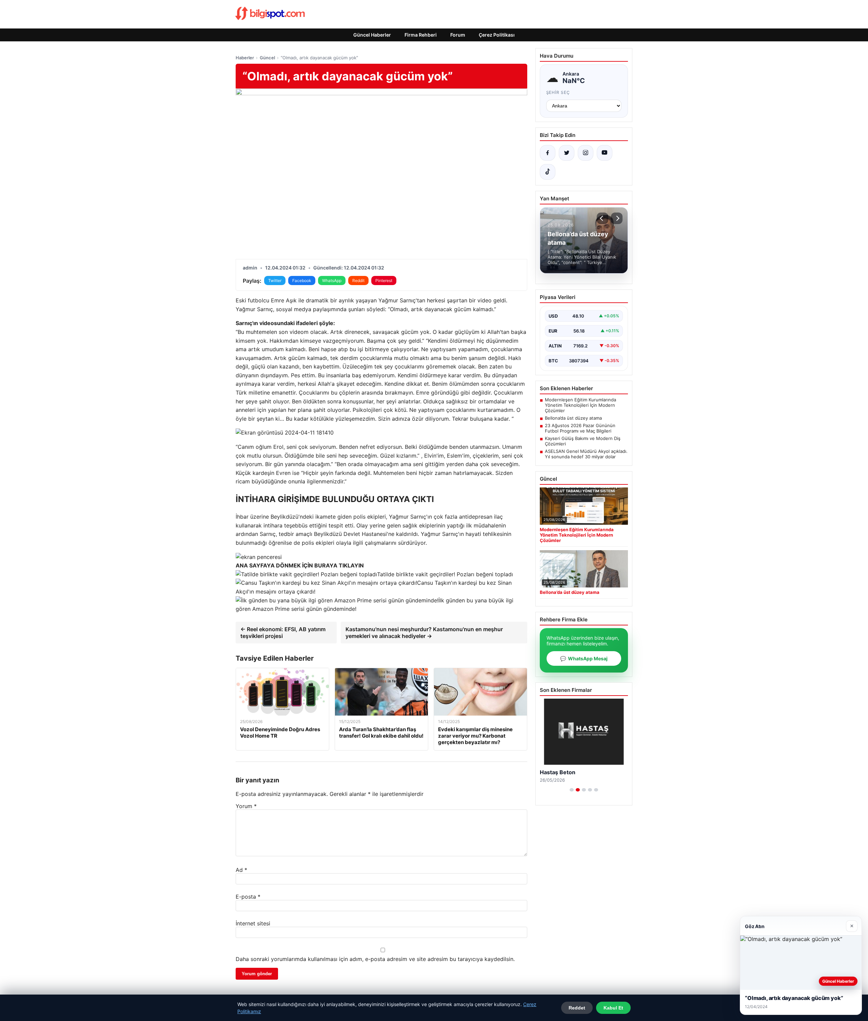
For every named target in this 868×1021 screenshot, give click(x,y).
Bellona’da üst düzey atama (573, 418)
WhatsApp (331, 280)
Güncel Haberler (372, 35)
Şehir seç (558, 92)
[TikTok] (547, 172)
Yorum (246, 806)
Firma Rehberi (421, 35)
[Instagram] (585, 153)
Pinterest (383, 280)
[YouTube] (604, 153)
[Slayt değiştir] (572, 790)
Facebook (301, 280)
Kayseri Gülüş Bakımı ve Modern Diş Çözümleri (582, 441)
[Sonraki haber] (617, 218)
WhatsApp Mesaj (584, 658)
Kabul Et (613, 1007)
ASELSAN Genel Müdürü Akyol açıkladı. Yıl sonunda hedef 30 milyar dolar (586, 453)
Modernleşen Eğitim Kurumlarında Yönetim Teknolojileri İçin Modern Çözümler (580, 405)
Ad (241, 869)
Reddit (358, 280)
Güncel (267, 57)
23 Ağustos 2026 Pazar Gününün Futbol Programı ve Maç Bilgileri (580, 428)
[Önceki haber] (602, 218)
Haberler (245, 57)
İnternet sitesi (253, 923)
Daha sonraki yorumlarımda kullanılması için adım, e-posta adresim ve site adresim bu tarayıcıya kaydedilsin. (375, 959)
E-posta (248, 896)
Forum (457, 35)
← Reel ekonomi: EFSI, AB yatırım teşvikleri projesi (283, 632)
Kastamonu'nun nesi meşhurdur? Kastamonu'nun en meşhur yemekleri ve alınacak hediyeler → (424, 632)
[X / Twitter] (566, 153)
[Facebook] (547, 153)
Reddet (577, 1007)
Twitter (274, 280)
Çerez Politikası (497, 35)
